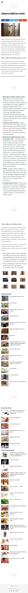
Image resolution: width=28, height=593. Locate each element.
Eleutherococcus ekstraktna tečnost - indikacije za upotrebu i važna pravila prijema (18, 454)
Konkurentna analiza (15, 443)
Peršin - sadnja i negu (15, 499)
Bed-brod (12, 335)
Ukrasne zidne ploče (15, 349)
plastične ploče (7, 128)
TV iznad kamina (14, 375)
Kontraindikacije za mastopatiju (18, 506)
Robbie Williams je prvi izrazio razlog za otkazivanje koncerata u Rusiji (18, 527)
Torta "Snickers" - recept (16, 486)
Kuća (2, 10)
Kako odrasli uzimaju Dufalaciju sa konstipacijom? (18, 552)
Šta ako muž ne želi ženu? (16, 539)
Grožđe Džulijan (14, 545)
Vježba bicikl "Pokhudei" (16, 466)
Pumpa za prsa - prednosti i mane (17, 493)
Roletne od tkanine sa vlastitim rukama (18, 323)
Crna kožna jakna (14, 460)
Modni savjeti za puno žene (17, 532)
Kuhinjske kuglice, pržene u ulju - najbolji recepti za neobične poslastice (18, 474)
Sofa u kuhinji (13, 303)
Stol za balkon (13, 368)
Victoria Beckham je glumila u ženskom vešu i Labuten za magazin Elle (17, 412)
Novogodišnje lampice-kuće (17, 296)
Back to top (14, 586)
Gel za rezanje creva (15, 424)
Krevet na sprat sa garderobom (18, 381)
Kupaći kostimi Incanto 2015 (17, 558)
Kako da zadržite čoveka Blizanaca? (16, 513)
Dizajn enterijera (7, 10)
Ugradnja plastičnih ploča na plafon (17, 431)
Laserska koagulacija (15, 417)
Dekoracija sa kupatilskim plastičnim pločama (16, 362)
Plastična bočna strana (16, 355)
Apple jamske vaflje (15, 437)
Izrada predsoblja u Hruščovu (17, 329)
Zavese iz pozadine (15, 480)
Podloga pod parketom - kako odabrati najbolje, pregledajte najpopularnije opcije (17, 343)
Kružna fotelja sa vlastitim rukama (16, 310)
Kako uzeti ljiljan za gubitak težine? (16, 519)
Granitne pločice (14, 316)
